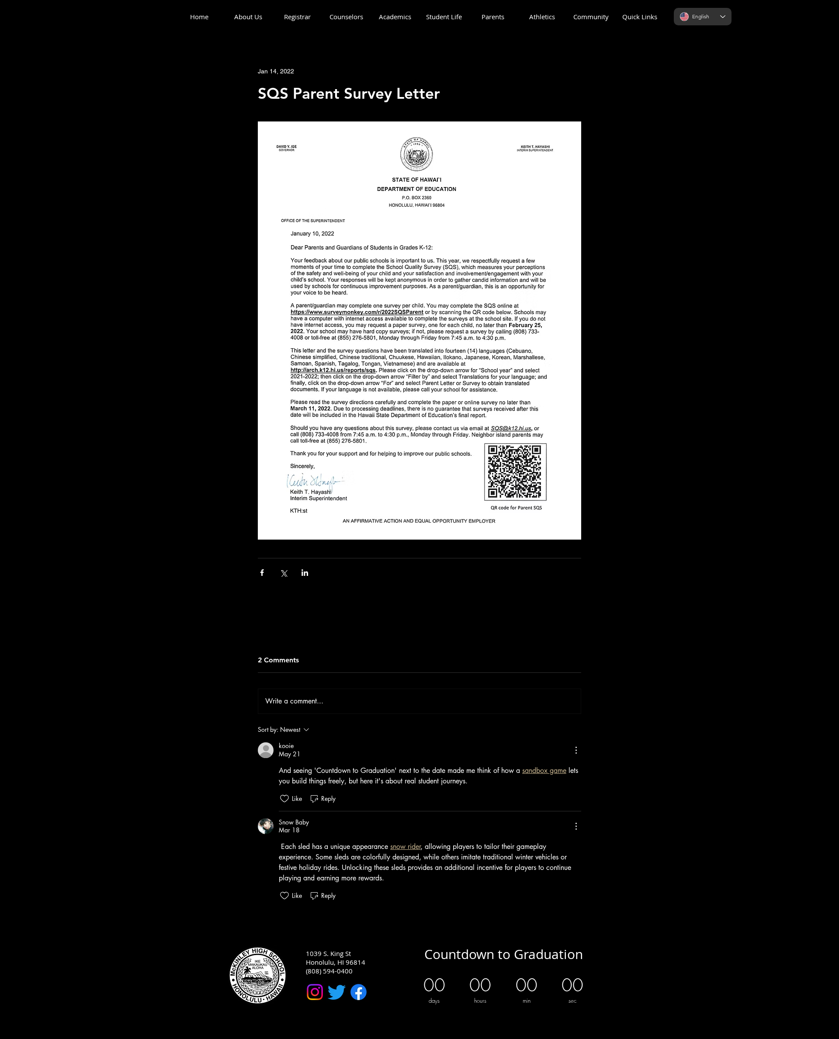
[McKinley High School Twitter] (336, 992)
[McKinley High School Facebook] (358, 992)
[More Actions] (576, 750)
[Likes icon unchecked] (284, 798)
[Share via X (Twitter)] (283, 572)
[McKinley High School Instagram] (315, 992)
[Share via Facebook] (262, 572)
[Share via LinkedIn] (305, 572)
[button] (248, 17)
